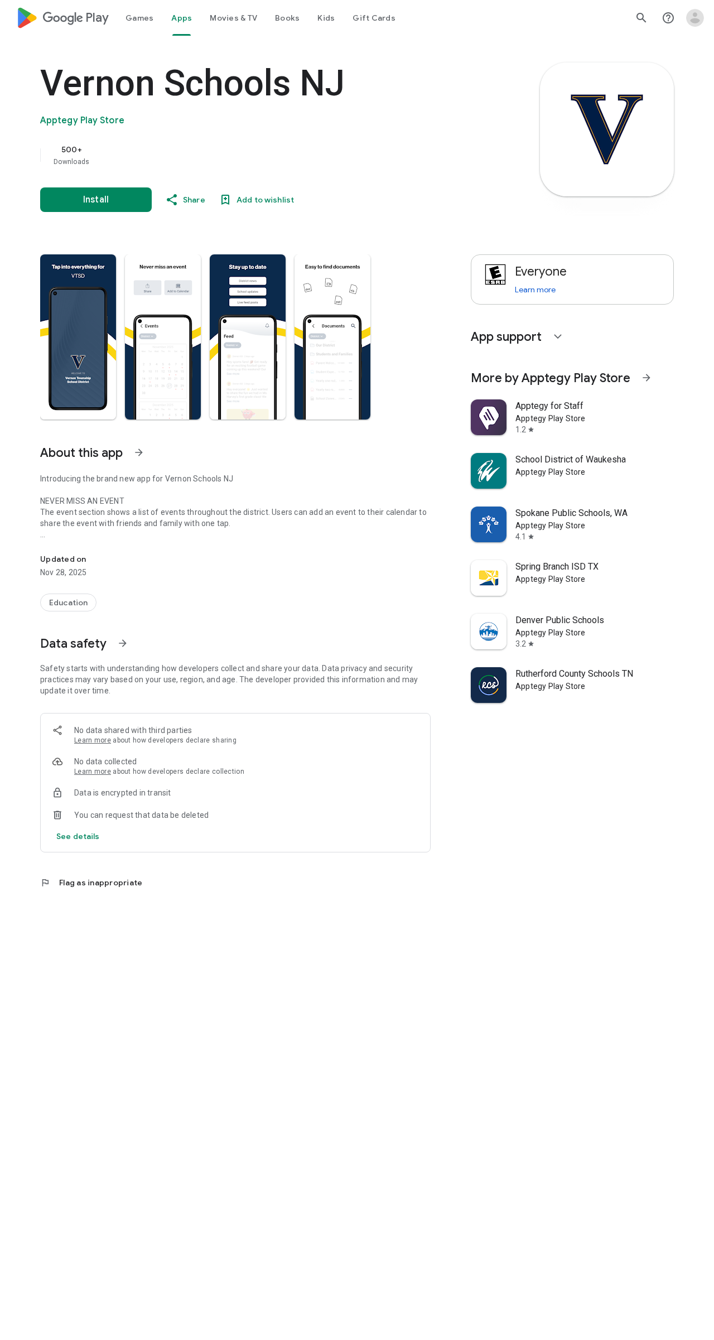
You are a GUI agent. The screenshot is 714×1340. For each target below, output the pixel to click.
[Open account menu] (695, 17)
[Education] (68, 602)
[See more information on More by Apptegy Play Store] (646, 377)
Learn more (92, 740)
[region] (263, 155)
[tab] (139, 18)
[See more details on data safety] (78, 836)
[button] (78, 337)
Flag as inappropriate (91, 883)
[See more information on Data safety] (122, 643)
